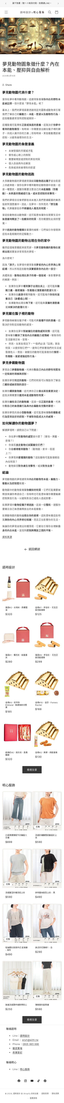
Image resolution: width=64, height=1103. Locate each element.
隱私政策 (55, 1093)
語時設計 (25, 1035)
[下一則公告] (58, 3)
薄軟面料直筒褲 (42, 1005)
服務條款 (33, 1098)
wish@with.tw (30, 1039)
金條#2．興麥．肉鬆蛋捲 (46, 752)
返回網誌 (34, 549)
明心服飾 (25, 1069)
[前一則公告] (5, 3)
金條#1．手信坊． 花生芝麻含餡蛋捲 (46, 608)
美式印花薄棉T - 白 (44, 947)
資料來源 (7, 536)
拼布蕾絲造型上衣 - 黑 (45, 892)
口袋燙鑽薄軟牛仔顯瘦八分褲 (16, 836)
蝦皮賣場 (17, 1048)
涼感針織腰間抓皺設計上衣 (46, 836)
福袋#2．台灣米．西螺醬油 (16, 608)
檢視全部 (32, 769)
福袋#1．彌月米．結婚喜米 (16, 656)
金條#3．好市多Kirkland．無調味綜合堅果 (16, 704)
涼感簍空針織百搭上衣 (15, 892)
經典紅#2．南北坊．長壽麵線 (16, 753)
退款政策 (45, 1093)
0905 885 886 (31, 1044)
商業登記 (17, 1052)
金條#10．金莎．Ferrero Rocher (46, 703)
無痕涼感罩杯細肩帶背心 (16, 1005)
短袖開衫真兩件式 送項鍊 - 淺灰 (16, 948)
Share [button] (8, 84)
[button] (6, 12)
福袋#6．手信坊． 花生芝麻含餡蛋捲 (46, 656)
